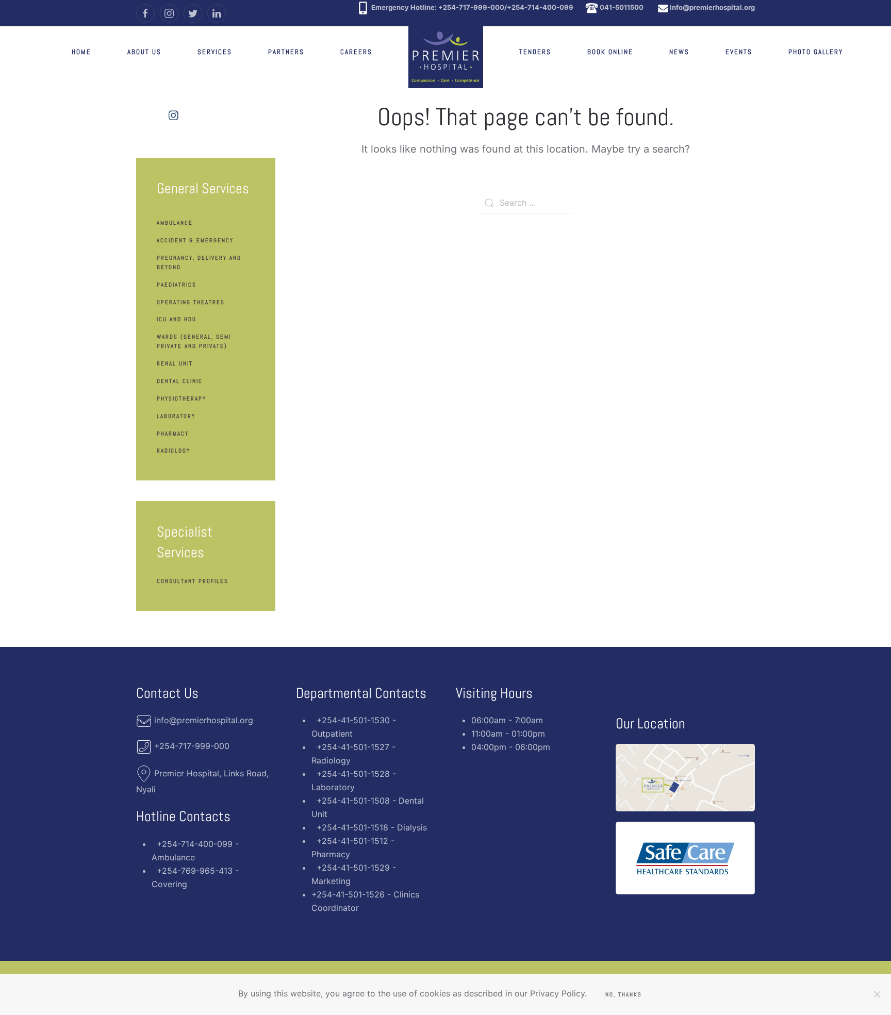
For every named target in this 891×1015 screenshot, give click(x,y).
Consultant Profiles (192, 581)
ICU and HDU (176, 319)
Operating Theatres (191, 302)
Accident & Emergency (195, 240)
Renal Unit (175, 363)
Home (81, 51)
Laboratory (176, 416)
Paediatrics (176, 284)
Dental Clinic (180, 381)
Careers (356, 51)
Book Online (610, 51)
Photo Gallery (815, 51)
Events (738, 51)
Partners (286, 51)
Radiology (173, 450)
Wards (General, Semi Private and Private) (194, 341)
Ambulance (175, 222)
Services (214, 51)
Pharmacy (173, 433)
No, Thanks (623, 994)
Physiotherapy (181, 398)
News (679, 51)
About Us (144, 51)
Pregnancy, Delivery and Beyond (199, 262)
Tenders (535, 51)
